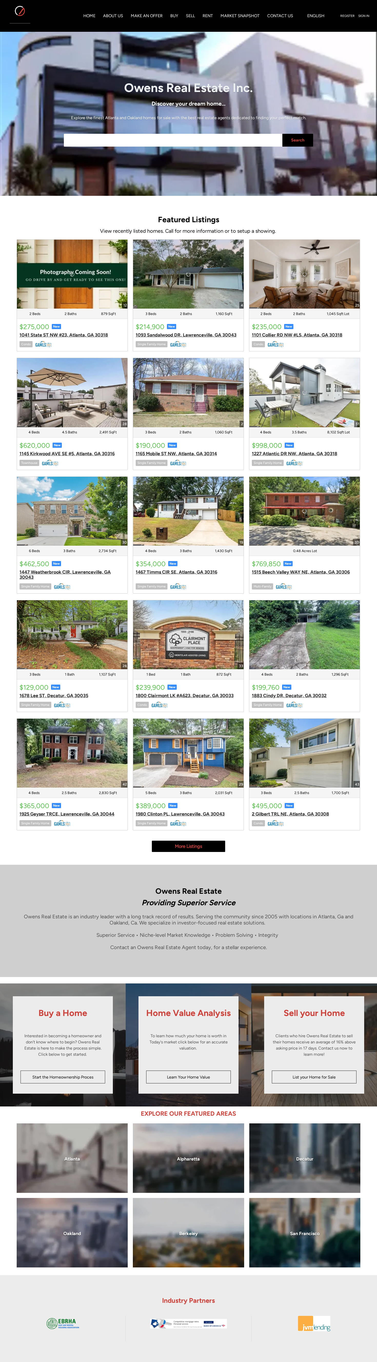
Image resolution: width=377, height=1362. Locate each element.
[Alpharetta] (188, 1158)
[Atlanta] (72, 1158)
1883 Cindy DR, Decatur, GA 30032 (289, 695)
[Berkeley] (188, 1232)
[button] (315, 16)
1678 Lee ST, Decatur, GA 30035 (53, 695)
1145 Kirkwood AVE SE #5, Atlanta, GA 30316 (67, 453)
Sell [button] (190, 15)
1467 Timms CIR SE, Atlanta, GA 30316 (176, 572)
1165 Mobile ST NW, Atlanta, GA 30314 (176, 453)
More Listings (188, 846)
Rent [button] (208, 15)
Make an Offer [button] (147, 15)
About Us (113, 15)
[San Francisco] (304, 1232)
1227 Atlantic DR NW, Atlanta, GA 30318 (294, 453)
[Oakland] (72, 1232)
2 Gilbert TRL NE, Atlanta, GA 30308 (290, 814)
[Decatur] (304, 1158)
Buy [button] (174, 15)
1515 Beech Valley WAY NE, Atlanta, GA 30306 (301, 572)
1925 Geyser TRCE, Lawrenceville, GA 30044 (66, 814)
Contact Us (280, 15)
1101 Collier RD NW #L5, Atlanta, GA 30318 (297, 335)
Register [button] (347, 16)
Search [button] (297, 140)
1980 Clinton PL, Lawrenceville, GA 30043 (180, 814)
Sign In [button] (363, 16)
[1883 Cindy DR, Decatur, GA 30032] (304, 634)
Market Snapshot (240, 15)
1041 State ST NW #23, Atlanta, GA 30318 (63, 335)
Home (89, 15)
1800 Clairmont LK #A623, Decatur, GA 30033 (185, 695)
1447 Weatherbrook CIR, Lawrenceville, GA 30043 (65, 574)
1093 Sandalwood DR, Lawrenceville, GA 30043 (186, 335)
